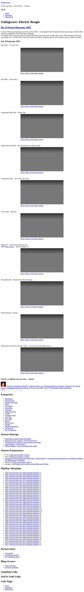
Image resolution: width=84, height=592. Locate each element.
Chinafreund (9, 553)
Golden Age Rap (34, 386)
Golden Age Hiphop (11, 567)
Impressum (8, 15)
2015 (6, 544)
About (7, 13)
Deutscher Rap (10, 401)
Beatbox (61, 386)
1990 (6, 506)
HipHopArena (5, 2)
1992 (6, 509)
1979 (6, 485)
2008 (6, 537)
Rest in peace (9, 423)
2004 (6, 532)
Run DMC (39, 388)
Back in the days (10, 566)
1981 (6, 489)
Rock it (33, 388)
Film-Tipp (8, 410)
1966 (6, 474)
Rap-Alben (8, 419)
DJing (7, 404)
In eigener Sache (10, 415)
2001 (6, 526)
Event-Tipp (8, 408)
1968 (6, 478)
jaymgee (9, 386)
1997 (6, 519)
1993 (6, 511)
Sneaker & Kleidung (11, 426)
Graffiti (7, 413)
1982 (6, 491)
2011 (6, 541)
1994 (6, 513)
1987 (6, 500)
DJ (74, 386)
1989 (6, 504)
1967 (6, 476)
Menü (3, 9)
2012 (6, 543)
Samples (7, 424)
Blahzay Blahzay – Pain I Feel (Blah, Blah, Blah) (21, 446)
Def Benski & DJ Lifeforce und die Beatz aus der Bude (23, 442)
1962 (6, 473)
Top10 (52, 388)
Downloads (8, 406)
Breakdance (9, 399)
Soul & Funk (9, 428)
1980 (6, 487)
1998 (6, 520)
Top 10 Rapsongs (46, 386)
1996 (6, 517)
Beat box (55, 386)
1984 (6, 495)
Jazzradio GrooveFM (12, 555)
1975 (6, 482)
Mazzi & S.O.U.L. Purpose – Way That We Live (21, 440)
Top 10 (46, 388)
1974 (6, 480)
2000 (6, 524)
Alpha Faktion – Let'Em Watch (15, 444)
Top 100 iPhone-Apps (12, 557)
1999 (6, 522)
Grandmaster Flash (12, 388)
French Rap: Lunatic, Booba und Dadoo (18, 439)
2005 (6, 533)
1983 (26, 386)
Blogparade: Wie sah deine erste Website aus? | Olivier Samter (25, 458)
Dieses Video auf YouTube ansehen (31, 73)
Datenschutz (9, 17)
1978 (6, 484)
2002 (6, 528)
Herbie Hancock (24, 388)
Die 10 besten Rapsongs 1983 (16, 27)
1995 (6, 515)
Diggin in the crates (11, 402)
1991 (6, 508)
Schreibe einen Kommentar (62, 388)
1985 (6, 497)
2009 (6, 539)
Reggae (7, 421)
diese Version (9, 247)
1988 (6, 502)
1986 (6, 498)
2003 (6, 530)
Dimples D (68, 386)
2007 (6, 535)
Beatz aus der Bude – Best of (20, 455)
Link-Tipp (8, 417)
